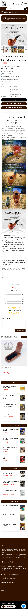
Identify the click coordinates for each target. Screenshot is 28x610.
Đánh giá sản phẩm (14, 311)
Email (4, 277)
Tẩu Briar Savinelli (7, 126)
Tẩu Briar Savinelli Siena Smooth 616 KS (16, 95)
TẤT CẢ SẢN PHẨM (14, 86)
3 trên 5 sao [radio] (14, 313)
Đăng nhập (16, 4)
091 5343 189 (10, 606)
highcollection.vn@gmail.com (11, 574)
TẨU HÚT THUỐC (13, 17)
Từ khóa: (3, 96)
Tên (3, 272)
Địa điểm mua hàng (14, 104)
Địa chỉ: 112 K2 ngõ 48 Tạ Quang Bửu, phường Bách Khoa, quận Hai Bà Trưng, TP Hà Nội (13, 568)
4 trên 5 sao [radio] (16, 313)
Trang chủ (5, 17)
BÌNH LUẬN (7, 319)
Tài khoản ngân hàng (14, 108)
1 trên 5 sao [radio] (9, 313)
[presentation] (22, 337)
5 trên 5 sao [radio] (19, 313)
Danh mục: (4, 86)
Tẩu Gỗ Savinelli (7, 18)
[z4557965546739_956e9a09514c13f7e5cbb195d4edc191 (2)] (14, 37)
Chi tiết (14, 100)
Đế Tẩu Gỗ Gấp (7, 368)
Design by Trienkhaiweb (7, 603)
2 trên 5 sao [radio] (12, 313)
